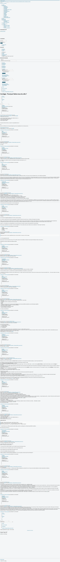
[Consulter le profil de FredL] (5, 206)
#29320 (6, 141)
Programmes (5, 10)
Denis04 (3, 455)
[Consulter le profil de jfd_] (4, 164)
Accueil (3, 4)
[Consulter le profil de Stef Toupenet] (6, 431)
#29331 (6, 231)
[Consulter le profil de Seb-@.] (5, 290)
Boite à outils (4, 19)
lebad (3, 311)
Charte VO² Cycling (7, 25)
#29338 (6, 285)
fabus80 (3, 105)
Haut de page (2, 559)
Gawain (3, 147)
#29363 (6, 440)
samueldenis (9, 267)
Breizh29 (9, 505)
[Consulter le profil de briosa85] (5, 406)
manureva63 (4, 181)
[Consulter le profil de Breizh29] (5, 496)
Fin (2, 100)
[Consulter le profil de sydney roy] (5, 335)
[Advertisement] (5, 34)
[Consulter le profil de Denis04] (5, 456)
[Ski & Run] (2, 31)
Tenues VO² (5, 23)
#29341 (6, 298)
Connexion (3, 73)
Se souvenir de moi (5, 71)
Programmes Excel (6, 20)
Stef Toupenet (4, 430)
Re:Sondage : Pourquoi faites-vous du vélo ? (14, 142)
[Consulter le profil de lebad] (4, 312)
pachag (3, 349)
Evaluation (5, 12)
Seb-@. (9, 298)
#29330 (6, 214)
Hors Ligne (3, 107)
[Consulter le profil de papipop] (5, 246)
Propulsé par (29, 530)
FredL (8, 214)
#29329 (6, 192)
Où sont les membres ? (7, 27)
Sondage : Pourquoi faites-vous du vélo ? (6, 115)
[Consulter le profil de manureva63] (5, 182)
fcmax (4, 482)
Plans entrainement (6, 22)
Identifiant (3, 69)
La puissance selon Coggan (7, 9)
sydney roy (3, 334)
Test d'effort (5, 8)
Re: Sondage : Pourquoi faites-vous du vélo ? (14, 174)
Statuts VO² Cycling (7, 26)
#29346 (11, 321)
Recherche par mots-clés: (4, 60)
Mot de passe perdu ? (5, 74)
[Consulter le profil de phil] (4, 132)
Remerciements (6, 16)
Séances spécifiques (6, 11)
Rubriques (3, 62)
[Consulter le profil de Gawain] (5, 148)
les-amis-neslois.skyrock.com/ (4, 127)
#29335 (6, 267)
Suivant (3, 99)
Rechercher (3, 64)
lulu (2, 381)
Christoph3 (3, 49)
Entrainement (4, 5)
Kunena (32, 530)
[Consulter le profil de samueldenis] (5, 259)
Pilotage (5, 13)
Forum (3, 18)
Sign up (3, 45)
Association (3, 24)
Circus (3, 50)
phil (2, 131)
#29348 (11, 357)
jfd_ (4, 174)
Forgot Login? (4, 44)
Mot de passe (4, 70)
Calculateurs (5, 21)
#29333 (6, 254)
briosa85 (3, 405)
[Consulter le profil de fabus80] (5, 106)
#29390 (6, 505)
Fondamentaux (6, 7)
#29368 (6, 465)
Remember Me (2, 42)
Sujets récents (4, 63)
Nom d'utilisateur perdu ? (5, 75)
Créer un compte (4, 76)
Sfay (8, 285)
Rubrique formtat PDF (7, 17)
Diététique (5, 14)
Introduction (5, 6)
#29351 (6, 391)
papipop (9, 254)
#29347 (6, 344)
